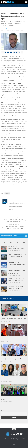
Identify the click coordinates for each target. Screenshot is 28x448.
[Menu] (26, 2)
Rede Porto (17, 440)
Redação (5, 29)
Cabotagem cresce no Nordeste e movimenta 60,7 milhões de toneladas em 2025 (16, 272)
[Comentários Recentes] (17, 242)
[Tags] (23, 242)
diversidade (7, 193)
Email (2, 411)
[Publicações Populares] (11, 242)
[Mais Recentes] (4, 242)
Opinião (3, 9)
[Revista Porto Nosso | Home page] (10, 2)
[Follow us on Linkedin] (26, 236)
